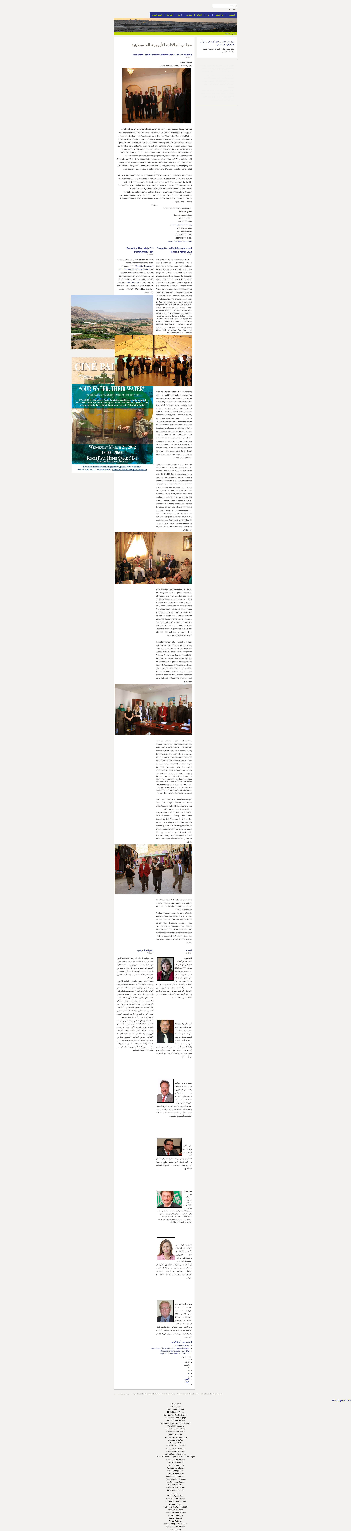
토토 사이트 (175, 1493)
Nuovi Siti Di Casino (175, 1510)
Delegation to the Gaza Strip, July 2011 (175, 1351)
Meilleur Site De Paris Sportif (175, 1454)
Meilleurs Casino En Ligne (175, 1499)
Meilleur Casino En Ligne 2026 (175, 1507)
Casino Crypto (175, 1404)
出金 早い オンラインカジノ (175, 1448)
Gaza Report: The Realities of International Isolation (170, 1348)
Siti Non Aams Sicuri (175, 1485)
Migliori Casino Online (175, 1412)
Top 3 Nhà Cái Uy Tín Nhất (176, 1446)
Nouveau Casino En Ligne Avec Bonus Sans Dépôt (175, 1457)
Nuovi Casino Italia (176, 1518)
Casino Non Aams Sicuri (175, 1432)
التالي (187, 1379)
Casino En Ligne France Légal (175, 1524)
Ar (229, 9)
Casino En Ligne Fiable (175, 1465)
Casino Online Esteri (175, 1434)
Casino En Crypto (175, 1521)
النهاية (187, 1382)
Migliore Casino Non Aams (176, 1479)
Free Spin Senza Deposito (175, 1482)
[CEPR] (119, 7)
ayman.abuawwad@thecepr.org (180, 241)
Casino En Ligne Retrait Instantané (148, 1394)
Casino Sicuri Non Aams (175, 1488)
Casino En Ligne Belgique (175, 1420)
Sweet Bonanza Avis (175, 1440)
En (234, 9)
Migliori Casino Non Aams (175, 1476)
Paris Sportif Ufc (176, 1443)
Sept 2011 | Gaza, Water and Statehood (174, 1354)
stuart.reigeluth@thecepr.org (181, 225)
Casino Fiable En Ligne (175, 1409)
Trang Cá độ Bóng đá (176, 1462)
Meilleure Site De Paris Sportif (175, 1437)
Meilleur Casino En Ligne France (187, 1394)
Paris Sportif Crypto (168, 1394)
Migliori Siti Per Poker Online (175, 1429)
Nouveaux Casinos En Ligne (175, 1502)
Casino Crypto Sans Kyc (175, 1451)
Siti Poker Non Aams (175, 1515)
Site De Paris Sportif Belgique (176, 1418)
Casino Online (175, 1407)
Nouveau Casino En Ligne (175, 1460)
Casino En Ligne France (175, 1468)
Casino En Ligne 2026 (175, 1471)
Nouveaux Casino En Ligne (175, 1513)
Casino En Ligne (175, 1504)
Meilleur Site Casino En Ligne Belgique (175, 1423)
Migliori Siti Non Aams (175, 1426)
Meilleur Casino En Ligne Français (211, 1394)
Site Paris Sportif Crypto (175, 1496)
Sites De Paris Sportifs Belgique (175, 1415)
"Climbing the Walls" (181, 1345)
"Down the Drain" (133, 283)
